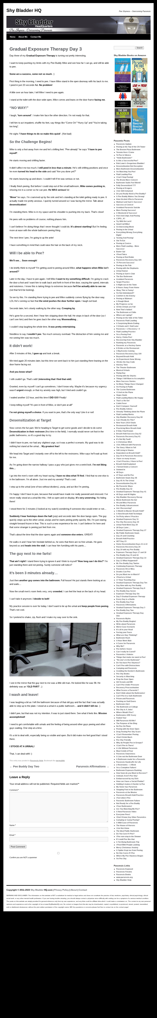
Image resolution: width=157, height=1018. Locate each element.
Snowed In (120, 470)
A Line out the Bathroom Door (129, 756)
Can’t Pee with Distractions (128, 665)
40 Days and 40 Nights (126, 494)
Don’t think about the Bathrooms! (130, 693)
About (74, 890)
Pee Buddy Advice (124, 409)
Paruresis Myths (123, 619)
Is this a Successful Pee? (127, 161)
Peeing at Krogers (124, 188)
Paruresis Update (124, 144)
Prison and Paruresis (125, 699)
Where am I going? (124, 315)
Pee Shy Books (123, 674)
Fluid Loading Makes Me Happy (129, 398)
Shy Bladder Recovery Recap (129, 497)
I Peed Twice (121, 254)
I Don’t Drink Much (124, 737)
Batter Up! (120, 252)
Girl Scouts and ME (124, 682)
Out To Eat (120, 241)
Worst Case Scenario (125, 627)
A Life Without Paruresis (126, 748)
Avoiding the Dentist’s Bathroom (130, 671)
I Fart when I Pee (123, 798)
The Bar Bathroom (124, 276)
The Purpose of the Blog (126, 723)
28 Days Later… (123, 527)
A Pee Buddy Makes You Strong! (130, 196)
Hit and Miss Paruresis (126, 503)
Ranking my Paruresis (126, 343)
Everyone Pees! (123, 814)
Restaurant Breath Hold (126, 425)
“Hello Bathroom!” (124, 158)
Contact (83, 890)
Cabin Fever (121, 403)
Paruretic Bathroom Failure (128, 801)
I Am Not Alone (122, 828)
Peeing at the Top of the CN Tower (130, 147)
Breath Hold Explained (126, 464)
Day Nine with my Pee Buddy (128, 585)
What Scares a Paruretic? (127, 690)
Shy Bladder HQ (23, 10)
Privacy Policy (61, 890)
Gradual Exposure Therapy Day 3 (130, 607)
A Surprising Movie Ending (127, 323)
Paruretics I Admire (124, 654)
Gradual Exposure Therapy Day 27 (131, 530)
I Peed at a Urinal (123, 577)
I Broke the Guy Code (125, 362)
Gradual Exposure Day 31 (127, 519)
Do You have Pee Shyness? (128, 663)
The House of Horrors (125, 825)
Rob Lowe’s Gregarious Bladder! (130, 163)
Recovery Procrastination (127, 687)
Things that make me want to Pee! (131, 657)
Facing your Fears (124, 632)
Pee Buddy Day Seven (126, 591)
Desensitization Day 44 (126, 483)
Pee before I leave (124, 649)
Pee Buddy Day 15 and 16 (127, 555)
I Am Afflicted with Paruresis (128, 445)
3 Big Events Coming (125, 351)
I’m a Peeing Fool (123, 334)
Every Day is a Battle (125, 599)
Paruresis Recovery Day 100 (129, 354)
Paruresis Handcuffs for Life (128, 762)
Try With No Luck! (124, 221)
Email (12, 835)
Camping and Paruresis (126, 668)
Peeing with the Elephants (127, 268)
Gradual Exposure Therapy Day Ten (131, 583)
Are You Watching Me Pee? (128, 809)
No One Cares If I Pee (125, 853)
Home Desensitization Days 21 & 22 (131, 544)
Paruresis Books (123, 874)
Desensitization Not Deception (129, 166)
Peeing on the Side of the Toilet (129, 318)
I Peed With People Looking (128, 845)
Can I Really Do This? (125, 420)
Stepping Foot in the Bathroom (129, 790)
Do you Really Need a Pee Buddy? (131, 194)
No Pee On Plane (123, 726)
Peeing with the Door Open (127, 729)
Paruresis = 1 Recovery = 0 (128, 329)
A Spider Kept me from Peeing (129, 850)
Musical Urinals (123, 370)
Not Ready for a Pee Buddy (128, 803)
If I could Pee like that (125, 839)
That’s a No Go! (123, 401)
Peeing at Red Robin (125, 257)
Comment (14, 790)
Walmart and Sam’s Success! (129, 202)
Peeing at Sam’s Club (125, 274)
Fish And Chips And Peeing (128, 216)
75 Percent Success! (125, 263)
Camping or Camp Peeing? (128, 820)
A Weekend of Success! (126, 213)
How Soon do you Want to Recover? (131, 773)
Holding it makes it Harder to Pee (130, 784)
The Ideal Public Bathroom (127, 831)
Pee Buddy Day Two (24, 766)
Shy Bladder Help (123, 880)
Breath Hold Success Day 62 (128, 434)
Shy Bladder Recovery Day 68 (129, 417)
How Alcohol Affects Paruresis (129, 199)
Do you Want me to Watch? (128, 574)
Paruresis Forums (124, 872)
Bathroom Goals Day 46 (126, 478)
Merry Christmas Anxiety (127, 847)
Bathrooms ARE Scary (126, 715)
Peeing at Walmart (124, 298)
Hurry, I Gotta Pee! (124, 337)
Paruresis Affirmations (92, 766)
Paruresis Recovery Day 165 (129, 260)
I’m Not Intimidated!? (125, 293)
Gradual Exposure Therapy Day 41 (131, 492)
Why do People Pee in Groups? (129, 743)
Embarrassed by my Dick (127, 779)
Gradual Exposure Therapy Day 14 (131, 558)
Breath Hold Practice (125, 539)
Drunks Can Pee (123, 572)
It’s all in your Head (124, 630)
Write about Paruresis (125, 624)
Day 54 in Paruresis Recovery (129, 456)
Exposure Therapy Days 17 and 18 (131, 552)
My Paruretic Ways (124, 486)
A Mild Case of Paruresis (127, 823)
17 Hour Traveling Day (126, 580)
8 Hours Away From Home (127, 287)
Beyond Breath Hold (125, 356)
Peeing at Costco (123, 243)
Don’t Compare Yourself (126, 406)
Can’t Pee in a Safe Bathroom (129, 696)
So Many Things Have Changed (129, 384)
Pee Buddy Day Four (125, 602)
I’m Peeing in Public (124, 387)
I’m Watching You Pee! (126, 172)
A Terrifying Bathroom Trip (127, 842)
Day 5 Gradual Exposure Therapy (130, 596)
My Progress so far (124, 304)
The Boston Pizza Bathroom (128, 150)
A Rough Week (122, 301)
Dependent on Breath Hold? (128, 453)
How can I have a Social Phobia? (130, 781)
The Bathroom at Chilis (126, 312)
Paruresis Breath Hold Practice (130, 795)
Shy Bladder (37, 890)
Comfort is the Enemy (125, 296)
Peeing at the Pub (123, 265)
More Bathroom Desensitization (130, 169)
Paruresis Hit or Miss (125, 569)
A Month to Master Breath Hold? (130, 511)
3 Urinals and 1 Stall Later (127, 326)
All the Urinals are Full (125, 307)
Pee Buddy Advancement (127, 505)
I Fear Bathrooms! (124, 806)
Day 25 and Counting (125, 536)
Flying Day (120, 373)
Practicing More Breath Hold (128, 428)
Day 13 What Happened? (127, 561)
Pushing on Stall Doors (126, 701)
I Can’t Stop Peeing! (124, 177)
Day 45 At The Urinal (125, 481)
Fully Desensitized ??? (126, 185)
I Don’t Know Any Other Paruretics (131, 817)
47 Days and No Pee (125, 475)
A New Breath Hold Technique (129, 514)
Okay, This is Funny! (125, 290)
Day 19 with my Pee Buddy (128, 550)
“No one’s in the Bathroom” (128, 660)
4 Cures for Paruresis (125, 643)
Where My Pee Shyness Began (129, 856)
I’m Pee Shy (121, 859)
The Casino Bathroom (125, 390)
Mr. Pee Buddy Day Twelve (127, 563)
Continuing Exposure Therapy (129, 566)
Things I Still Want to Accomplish (130, 378)
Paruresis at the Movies (126, 792)
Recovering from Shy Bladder (129, 340)
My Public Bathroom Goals (127, 533)
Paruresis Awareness (125, 754)
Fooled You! (121, 718)
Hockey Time (122, 365)
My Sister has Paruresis (126, 787)
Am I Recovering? (124, 508)
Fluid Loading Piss (124, 174)
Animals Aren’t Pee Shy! (127, 776)
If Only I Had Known (124, 431)
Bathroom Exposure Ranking (129, 770)
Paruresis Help (36, 761)
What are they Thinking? (126, 635)
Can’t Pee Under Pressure (127, 685)
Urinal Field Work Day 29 (127, 525)
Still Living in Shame (125, 450)
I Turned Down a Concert (127, 467)
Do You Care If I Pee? (125, 834)
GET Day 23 (121, 541)
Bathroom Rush (123, 638)
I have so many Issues (126, 459)
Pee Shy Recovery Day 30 (127, 522)
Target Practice (123, 282)
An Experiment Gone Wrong (128, 359)
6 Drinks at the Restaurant (127, 348)
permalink (60, 761)
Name (13, 825)
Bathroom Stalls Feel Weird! (128, 183)
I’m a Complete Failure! (126, 767)
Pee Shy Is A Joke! (124, 710)
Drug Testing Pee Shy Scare (128, 732)
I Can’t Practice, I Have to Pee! (129, 461)
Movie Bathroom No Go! (126, 500)
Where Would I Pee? (125, 712)
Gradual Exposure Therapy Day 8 (130, 588)
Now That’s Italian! (124, 310)
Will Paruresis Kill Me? (126, 721)
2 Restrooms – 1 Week (126, 765)
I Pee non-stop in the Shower (128, 836)
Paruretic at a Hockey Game (128, 345)
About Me (22, 37)
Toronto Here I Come (125, 152)
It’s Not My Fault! (123, 439)
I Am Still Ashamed (124, 191)
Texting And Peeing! (125, 238)
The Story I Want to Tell (126, 447)
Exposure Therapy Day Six (128, 594)
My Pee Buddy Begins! (126, 621)
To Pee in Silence (123, 155)
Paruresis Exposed (124, 869)
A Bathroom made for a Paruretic (130, 759)
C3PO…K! (120, 218)
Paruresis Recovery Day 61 (128, 436)
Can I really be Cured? (126, 652)
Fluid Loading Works (125, 414)
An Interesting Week (125, 227)
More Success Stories (126, 381)
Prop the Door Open (124, 679)
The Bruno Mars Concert (127, 180)
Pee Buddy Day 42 (124, 489)
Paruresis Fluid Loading (126, 321)
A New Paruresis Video (126, 812)
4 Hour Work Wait (123, 641)
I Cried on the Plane (124, 392)
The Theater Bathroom (126, 367)
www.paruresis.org (124, 877)
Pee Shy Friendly (123, 740)
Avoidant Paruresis (124, 279)
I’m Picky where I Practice (127, 516)
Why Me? (120, 646)
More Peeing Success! (126, 210)
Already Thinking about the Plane (130, 412)
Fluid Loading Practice (126, 332)
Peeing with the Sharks (126, 376)
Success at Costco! (124, 205)
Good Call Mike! (123, 224)
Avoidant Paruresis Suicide (128, 207)
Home (12, 37)
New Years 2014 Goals (126, 423)
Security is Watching (125, 676)
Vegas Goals (121, 395)
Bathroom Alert (123, 704)
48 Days (119, 472)
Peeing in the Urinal (124, 230)
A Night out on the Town (126, 285)
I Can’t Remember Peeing (127, 734)
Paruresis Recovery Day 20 (128, 547)
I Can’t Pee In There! (125, 745)
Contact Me (36, 37)
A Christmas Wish (124, 442)
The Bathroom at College (127, 707)
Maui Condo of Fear (124, 751)
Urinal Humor (122, 271)
